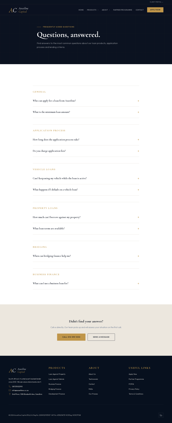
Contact (140, 10)
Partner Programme (122, 10)
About (105, 10)
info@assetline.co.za (20, 390)
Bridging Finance (55, 389)
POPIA (131, 384)
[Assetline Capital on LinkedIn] (161, 415)
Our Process (93, 394)
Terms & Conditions (136, 394)
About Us (92, 374)
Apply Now (155, 10)
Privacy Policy (134, 389)
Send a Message (101, 337)
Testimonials (93, 379)
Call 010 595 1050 (71, 337)
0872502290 (17, 386)
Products (91, 10)
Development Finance (57, 394)
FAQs (91, 389)
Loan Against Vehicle (56, 379)
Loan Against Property (57, 374)
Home (81, 10)
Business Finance (55, 384)
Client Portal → (156, 2)
